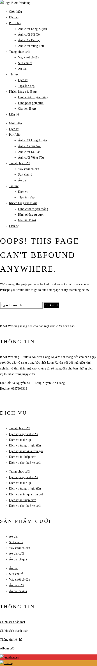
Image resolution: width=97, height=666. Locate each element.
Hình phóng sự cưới (31, 103)
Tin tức (13, 74)
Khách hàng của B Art (23, 91)
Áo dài (22, 68)
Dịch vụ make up (20, 440)
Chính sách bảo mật (12, 622)
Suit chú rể (25, 63)
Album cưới (7, 648)
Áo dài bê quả (18, 559)
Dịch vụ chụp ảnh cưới (23, 434)
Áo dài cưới (16, 553)
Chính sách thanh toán (14, 630)
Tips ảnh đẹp (26, 86)
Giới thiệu (15, 11)
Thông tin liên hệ (11, 639)
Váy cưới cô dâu (28, 57)
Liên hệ (14, 114)
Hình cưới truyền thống (33, 97)
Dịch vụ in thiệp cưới (22, 456)
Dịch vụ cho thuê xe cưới (25, 462)
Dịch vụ (14, 17)
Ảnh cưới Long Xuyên (32, 29)
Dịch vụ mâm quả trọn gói (26, 451)
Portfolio (15, 23)
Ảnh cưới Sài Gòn (29, 34)
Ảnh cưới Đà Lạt (29, 40)
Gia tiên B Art (27, 108)
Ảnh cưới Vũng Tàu (31, 46)
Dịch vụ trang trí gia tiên (25, 445)
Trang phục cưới (19, 51)
